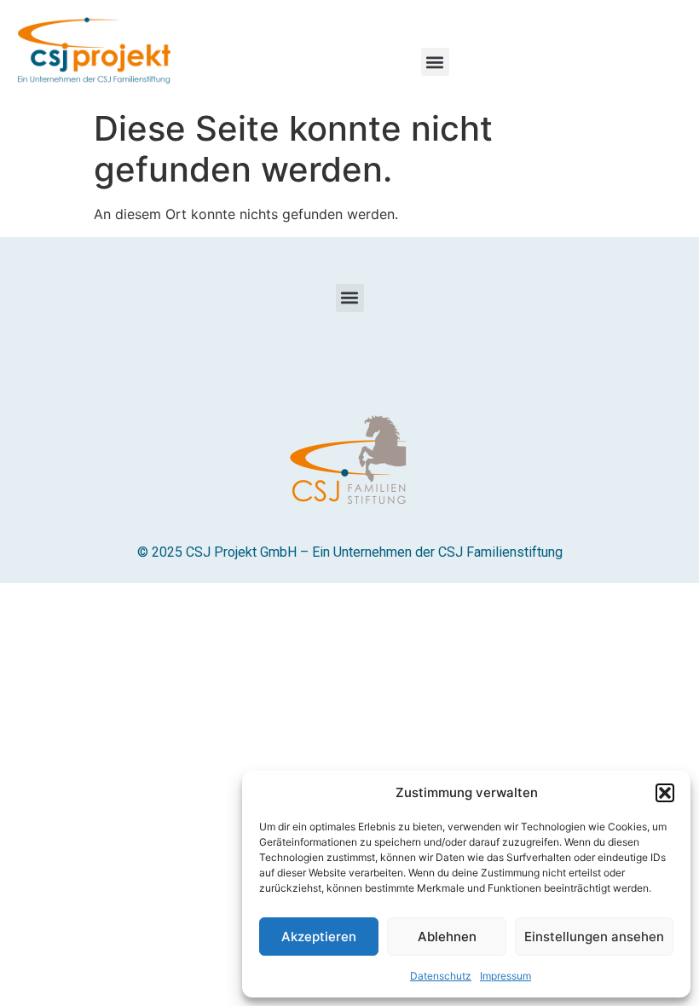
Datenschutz (440, 975)
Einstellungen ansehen (594, 936)
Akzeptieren (318, 936)
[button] (664, 792)
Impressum (505, 975)
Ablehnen (447, 936)
